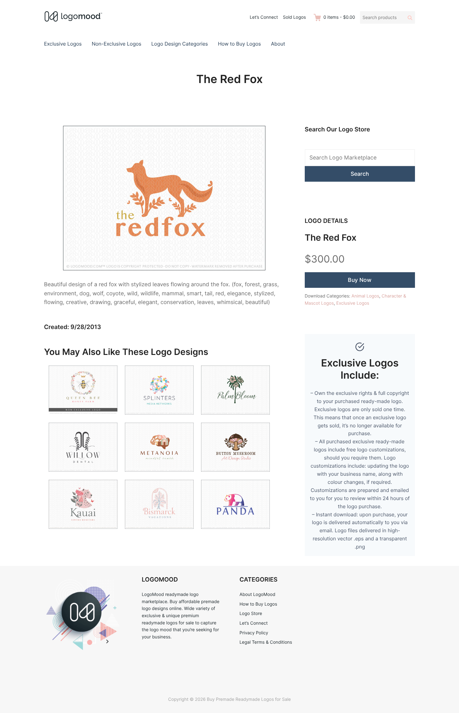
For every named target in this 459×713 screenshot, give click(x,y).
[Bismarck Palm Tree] (159, 532)
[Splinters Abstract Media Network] (159, 418)
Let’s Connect (264, 17)
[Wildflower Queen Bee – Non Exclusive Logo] (83, 418)
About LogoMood (257, 594)
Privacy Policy (253, 633)
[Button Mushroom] (235, 475)
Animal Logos (365, 296)
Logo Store (250, 613)
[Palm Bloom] (235, 418)
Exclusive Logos (63, 44)
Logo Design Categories (179, 44)
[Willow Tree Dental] (83, 475)
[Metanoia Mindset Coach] (159, 475)
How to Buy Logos (239, 44)
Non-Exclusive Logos (116, 44)
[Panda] (235, 532)
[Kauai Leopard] (83, 532)
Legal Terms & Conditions (265, 642)
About (278, 44)
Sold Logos (294, 17)
